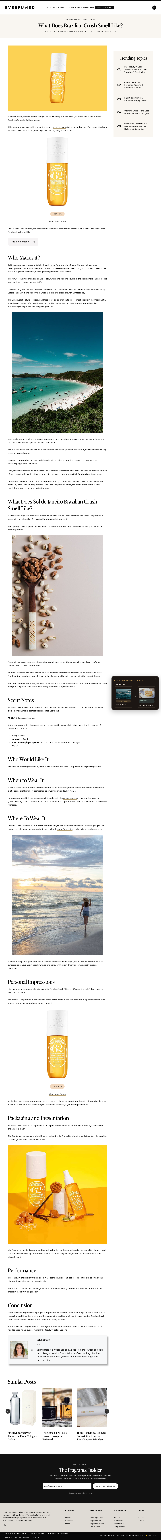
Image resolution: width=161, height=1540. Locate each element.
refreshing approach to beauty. (22, 463)
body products (59, 127)
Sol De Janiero (14, 265)
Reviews (92, 19)
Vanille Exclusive (96, 801)
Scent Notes (119, 1523)
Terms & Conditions (38, 1533)
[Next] (107, 1411)
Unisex (68, 1517)
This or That (95, 1527)
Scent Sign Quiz (96, 1517)
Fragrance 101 (119, 1527)
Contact (142, 1517)
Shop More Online (57, 221)
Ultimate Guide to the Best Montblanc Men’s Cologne (136, 112)
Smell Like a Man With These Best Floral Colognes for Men (22, 1436)
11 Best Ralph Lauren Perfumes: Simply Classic (135, 99)
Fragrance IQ (95, 1520)
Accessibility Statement (58, 1533)
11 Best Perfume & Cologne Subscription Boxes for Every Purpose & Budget (91, 1436)
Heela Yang (55, 265)
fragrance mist (94, 1125)
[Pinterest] (5, 1525)
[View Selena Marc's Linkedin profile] (32, 1350)
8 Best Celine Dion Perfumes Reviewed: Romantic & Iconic (133, 85)
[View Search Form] (154, 8)
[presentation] (23, 1407)
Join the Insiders (105, 1486)
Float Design (153, 1535)
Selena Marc (52, 32)
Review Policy (9, 1533)
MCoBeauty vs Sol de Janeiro (53, 1330)
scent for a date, (64, 829)
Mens (67, 1523)
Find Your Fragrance (22, 1537)
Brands (117, 1517)
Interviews (88, 7)
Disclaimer (8, 1537)
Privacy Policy (23, 1533)
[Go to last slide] (8, 1411)
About (141, 1520)
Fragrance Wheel (97, 1523)
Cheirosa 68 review (81, 1326)
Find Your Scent (104, 7)
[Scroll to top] (155, 1533)
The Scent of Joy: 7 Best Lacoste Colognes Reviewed (54, 1436)
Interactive (37, 1537)
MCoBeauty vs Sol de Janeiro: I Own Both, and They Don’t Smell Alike (135, 69)
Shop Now (57, 214)
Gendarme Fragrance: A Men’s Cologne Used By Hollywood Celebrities (135, 126)
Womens (69, 1520)
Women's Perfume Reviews (76, 19)
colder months (70, 798)
